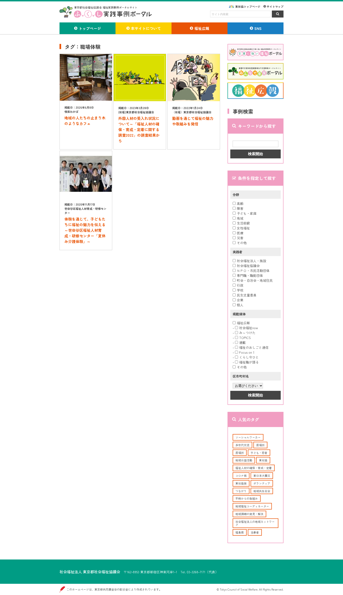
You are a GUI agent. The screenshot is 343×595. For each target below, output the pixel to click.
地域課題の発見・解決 (249, 514)
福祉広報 (243, 323)
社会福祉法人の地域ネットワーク (255, 523)
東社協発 (241, 483)
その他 (242, 242)
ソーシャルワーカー (248, 437)
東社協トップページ (247, 6)
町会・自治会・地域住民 (255, 280)
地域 (240, 218)
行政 (240, 285)
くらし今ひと (249, 357)
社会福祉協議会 (248, 265)
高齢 (240, 203)
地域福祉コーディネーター (252, 506)
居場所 (260, 445)
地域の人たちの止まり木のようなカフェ (84, 120)
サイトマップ (275, 6)
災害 (240, 237)
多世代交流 (242, 445)
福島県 (239, 532)
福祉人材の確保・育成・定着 (253, 468)
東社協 (263, 460)
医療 (240, 233)
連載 (242, 342)
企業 (240, 300)
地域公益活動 (243, 460)
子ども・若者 (259, 453)
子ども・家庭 (246, 213)
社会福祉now (248, 327)
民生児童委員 (246, 295)
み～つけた (247, 332)
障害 (240, 208)
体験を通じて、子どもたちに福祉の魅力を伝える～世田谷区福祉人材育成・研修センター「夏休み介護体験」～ (84, 230)
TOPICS (245, 337)
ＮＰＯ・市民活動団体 (253, 270)
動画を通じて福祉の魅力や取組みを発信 (192, 121)
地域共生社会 (261, 491)
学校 (240, 290)
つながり (241, 491)
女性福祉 (243, 228)
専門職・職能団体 (250, 275)
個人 (240, 305)
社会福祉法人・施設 (251, 260)
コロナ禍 (241, 475)
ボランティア (261, 483)
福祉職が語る (249, 362)
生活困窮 (243, 223)
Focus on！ (247, 352)
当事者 (255, 532)
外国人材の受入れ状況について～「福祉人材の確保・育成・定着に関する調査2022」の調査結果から (139, 129)
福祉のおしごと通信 (254, 347)
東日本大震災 (261, 475)
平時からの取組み (246, 498)
